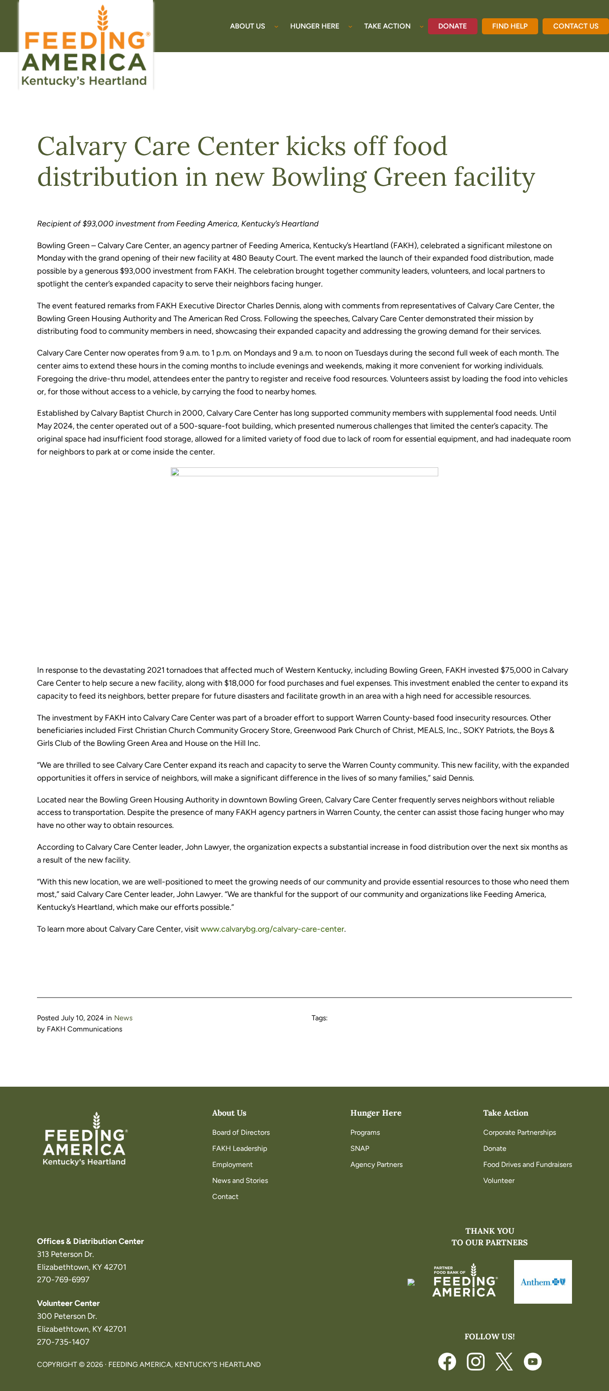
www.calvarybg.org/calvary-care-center (272, 929)
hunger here (376, 1113)
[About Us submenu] (276, 26)
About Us (229, 1113)
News (123, 1018)
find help (510, 26)
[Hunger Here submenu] (350, 26)
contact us (576, 26)
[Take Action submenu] (422, 26)
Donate (452, 26)
